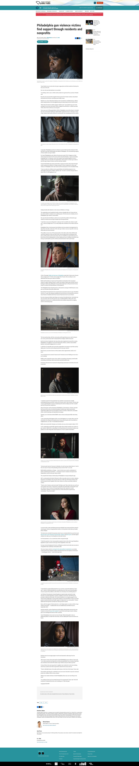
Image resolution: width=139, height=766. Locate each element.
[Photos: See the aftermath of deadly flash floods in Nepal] (89, 41)
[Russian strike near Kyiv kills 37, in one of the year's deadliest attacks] (89, 31)
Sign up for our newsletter (92, 756)
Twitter (74, 751)
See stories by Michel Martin (49, 725)
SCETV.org (92, 11)
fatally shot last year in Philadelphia (56, 275)
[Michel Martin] (39, 724)
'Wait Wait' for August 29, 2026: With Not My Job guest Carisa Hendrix (96, 23)
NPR (46, 702)
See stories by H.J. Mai (42, 742)
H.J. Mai (58, 37)
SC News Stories (69, 11)
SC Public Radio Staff (91, 751)
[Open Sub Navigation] (57, 11)
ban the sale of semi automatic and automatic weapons (53, 534)
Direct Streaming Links (63, 751)
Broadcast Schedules (41, 11)
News (41, 702)
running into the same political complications (62, 549)
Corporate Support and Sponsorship (79, 758)
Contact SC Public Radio (77, 756)
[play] (37, 7)
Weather (87, 11)
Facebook (60, 758)
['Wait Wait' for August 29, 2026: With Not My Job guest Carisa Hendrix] (89, 22)
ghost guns (69, 534)
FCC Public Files (61, 756)
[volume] (40, 8)
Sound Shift (61, 11)
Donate (100, 2)
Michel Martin (49, 37)
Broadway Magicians (90, 48)
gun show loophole (54, 611)
